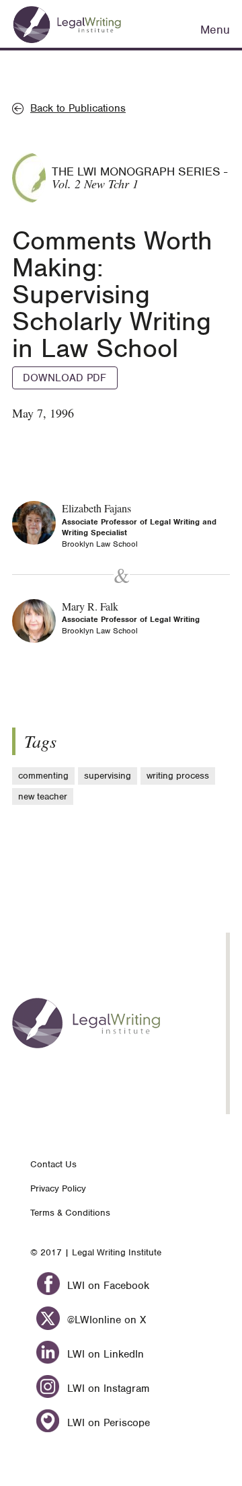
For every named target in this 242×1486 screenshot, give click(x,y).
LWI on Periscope (107, 1423)
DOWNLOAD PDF (64, 378)
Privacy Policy (58, 1188)
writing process (178, 775)
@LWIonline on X (105, 1320)
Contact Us (53, 1164)
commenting (43, 775)
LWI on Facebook (106, 1285)
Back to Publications (78, 108)
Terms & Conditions (70, 1212)
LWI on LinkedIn (104, 1354)
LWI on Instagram (106, 1388)
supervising (107, 775)
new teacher (42, 796)
